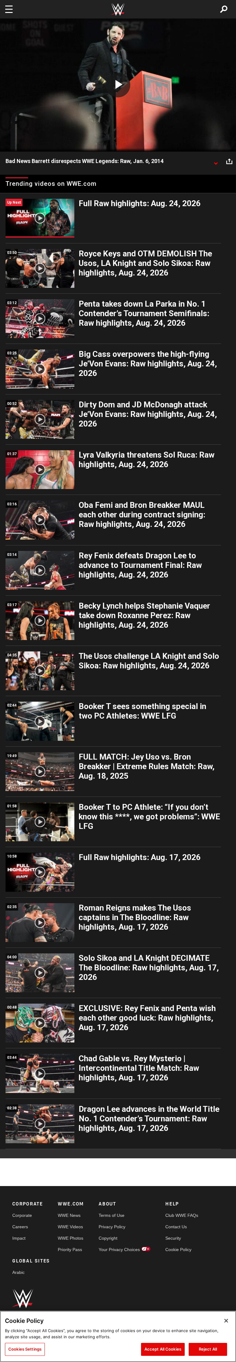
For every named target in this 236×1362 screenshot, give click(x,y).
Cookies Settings (24, 1349)
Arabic (18, 1272)
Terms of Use (111, 1215)
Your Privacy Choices (119, 1249)
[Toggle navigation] (9, 9)
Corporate (22, 1215)
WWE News (69, 1215)
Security (173, 1238)
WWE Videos (70, 1226)
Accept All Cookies (162, 1349)
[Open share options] (229, 161)
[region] (118, 1336)
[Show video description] (215, 161)
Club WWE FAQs (181, 1215)
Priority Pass (70, 1249)
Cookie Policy (178, 1249)
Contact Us (176, 1226)
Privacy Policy (112, 1226)
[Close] (226, 1320)
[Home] (118, 9)
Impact (19, 1238)
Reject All (208, 1349)
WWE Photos (70, 1238)
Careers (20, 1226)
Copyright (108, 1238)
